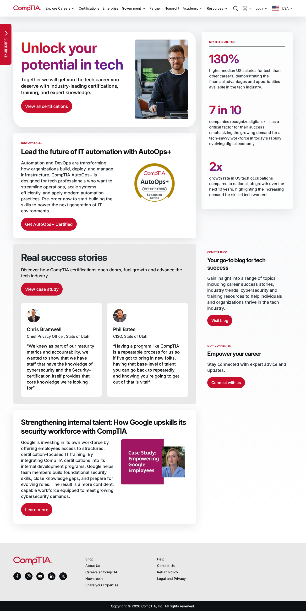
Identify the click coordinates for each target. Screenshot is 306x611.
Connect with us (226, 382)
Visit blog (219, 320)
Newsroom (94, 578)
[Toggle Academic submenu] (201, 8)
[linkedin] (51, 576)
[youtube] (40, 576)
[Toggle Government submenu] (144, 8)
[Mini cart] (247, 8)
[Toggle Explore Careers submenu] (73, 8)
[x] (63, 576)
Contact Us (166, 566)
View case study (42, 289)
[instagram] (29, 576)
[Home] (27, 8)
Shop (89, 559)
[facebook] (17, 576)
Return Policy (167, 572)
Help (160, 559)
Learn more (36, 509)
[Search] (235, 8)
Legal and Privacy (171, 578)
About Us (92, 566)
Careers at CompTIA (101, 572)
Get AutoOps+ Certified (49, 224)
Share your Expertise (101, 585)
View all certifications (46, 106)
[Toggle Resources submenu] (226, 8)
